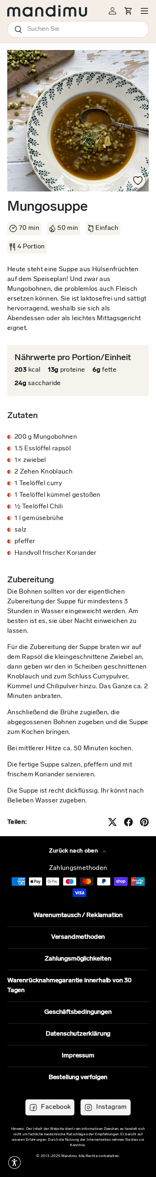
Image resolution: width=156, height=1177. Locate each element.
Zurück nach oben (74, 851)
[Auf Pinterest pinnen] (144, 822)
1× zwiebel (30, 460)
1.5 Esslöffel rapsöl (43, 449)
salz (20, 530)
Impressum (78, 1056)
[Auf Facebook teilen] (128, 822)
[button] (14, 1162)
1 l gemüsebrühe (39, 518)
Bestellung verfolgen (78, 1077)
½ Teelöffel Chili (39, 507)
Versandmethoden (78, 937)
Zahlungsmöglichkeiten (78, 959)
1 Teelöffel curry (38, 483)
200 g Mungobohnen (46, 437)
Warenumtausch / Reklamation (78, 915)
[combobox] (78, 29)
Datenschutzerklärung (78, 1034)
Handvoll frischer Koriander (56, 553)
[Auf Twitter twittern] (112, 822)
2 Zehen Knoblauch (44, 472)
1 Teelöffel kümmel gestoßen (57, 495)
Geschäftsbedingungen (77, 1012)
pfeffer (25, 541)
